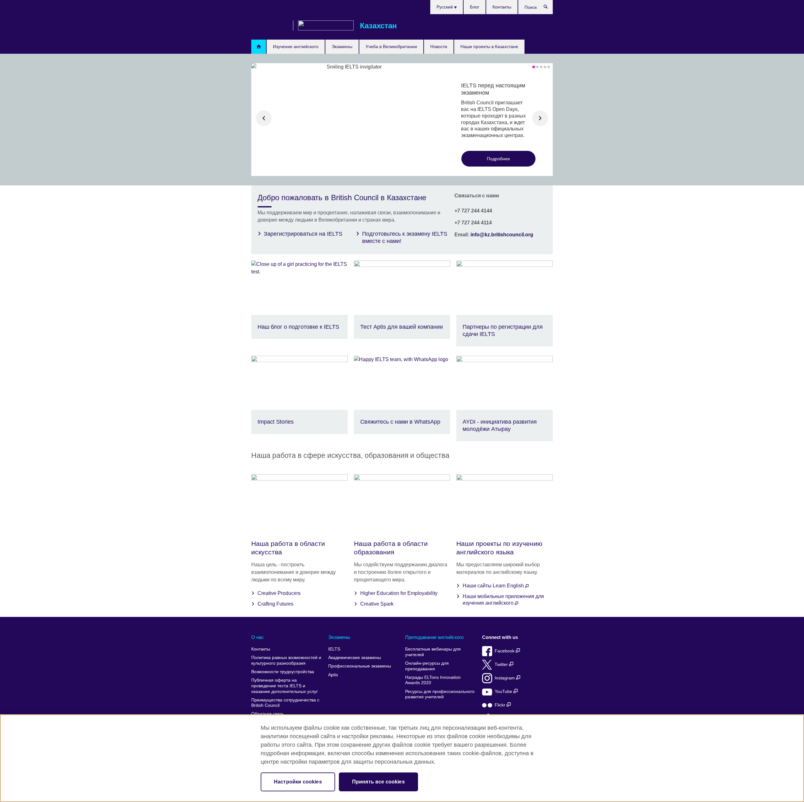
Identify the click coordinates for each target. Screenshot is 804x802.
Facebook (505, 651)
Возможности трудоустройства (282, 671)
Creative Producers (279, 593)
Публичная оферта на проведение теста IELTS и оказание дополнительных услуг (284, 686)
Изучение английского (295, 46)
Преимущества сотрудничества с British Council (285, 703)
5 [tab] (548, 67)
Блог (474, 6)
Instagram (505, 678)
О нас (257, 637)
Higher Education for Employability (398, 593)
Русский (445, 6)
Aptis (333, 675)
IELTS (334, 649)
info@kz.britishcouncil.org (501, 234)
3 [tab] (541, 67)
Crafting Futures (275, 604)
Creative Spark (377, 604)
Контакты (501, 6)
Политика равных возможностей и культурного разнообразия (286, 660)
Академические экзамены (354, 657)
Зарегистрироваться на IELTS (303, 234)
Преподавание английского (434, 637)
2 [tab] (537, 67)
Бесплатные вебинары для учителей (433, 652)
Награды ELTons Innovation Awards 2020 (433, 680)
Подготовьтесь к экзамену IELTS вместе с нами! (404, 237)
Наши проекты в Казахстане (489, 46)
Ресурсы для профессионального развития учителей (440, 694)
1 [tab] (533, 67)
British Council (269, 25)
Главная (258, 47)
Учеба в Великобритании (391, 46)
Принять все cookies (378, 781)
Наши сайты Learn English (494, 585)
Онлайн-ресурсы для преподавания (427, 666)
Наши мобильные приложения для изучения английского (503, 600)
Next (540, 118)
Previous (264, 118)
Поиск (549, 8)
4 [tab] (545, 67)
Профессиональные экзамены (359, 666)
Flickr (501, 705)
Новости (438, 46)
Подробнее (498, 158)
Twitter (502, 664)
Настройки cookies (298, 781)
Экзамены (342, 46)
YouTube (504, 691)
